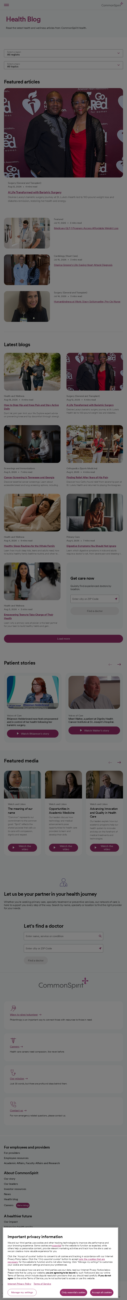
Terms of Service (42, 1283)
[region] (60, 1262)
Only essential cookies (73, 1292)
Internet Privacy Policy (19, 1283)
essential (56, 1245)
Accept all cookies (102, 1292)
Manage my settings (22, 1292)
